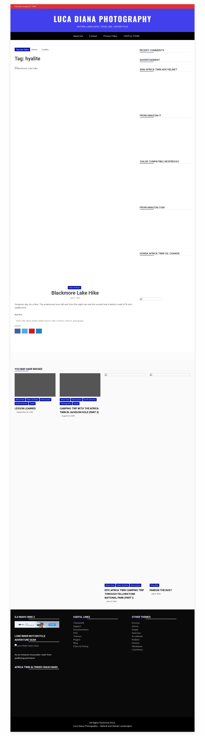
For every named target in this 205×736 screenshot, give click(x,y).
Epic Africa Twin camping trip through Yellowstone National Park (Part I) (124, 594)
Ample (135, 629)
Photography (66, 403)
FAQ (75, 632)
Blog (75, 643)
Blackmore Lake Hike (75, 293)
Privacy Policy (110, 36)
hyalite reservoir (44, 321)
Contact (93, 36)
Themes (77, 636)
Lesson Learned (25, 408)
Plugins (76, 639)
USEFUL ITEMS (132, 36)
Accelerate (137, 636)
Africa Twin (20, 399)
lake (54, 321)
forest (18, 321)
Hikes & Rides (74, 288)
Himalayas (137, 646)
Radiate (136, 639)
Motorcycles (45, 399)
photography (78, 321)
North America (21, 403)
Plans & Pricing (80, 646)
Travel (32, 403)
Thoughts (154, 585)
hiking (28, 321)
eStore (135, 626)
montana (60, 321)
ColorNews (137, 649)
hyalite (34, 321)
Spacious (136, 632)
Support (77, 626)
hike (23, 321)
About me (78, 36)
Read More (18, 315)
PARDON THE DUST (161, 590)
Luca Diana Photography (102, 18)
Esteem (135, 643)
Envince (136, 622)
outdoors (68, 321)
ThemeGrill (78, 622)
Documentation (81, 629)
